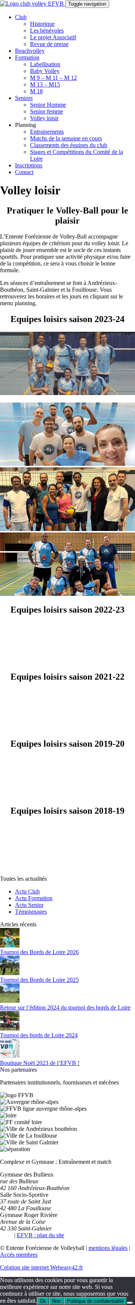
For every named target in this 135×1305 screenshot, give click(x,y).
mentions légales (108, 1248)
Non (56, 1301)
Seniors (24, 98)
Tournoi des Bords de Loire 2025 (39, 980)
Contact (24, 172)
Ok (43, 1301)
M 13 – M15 (45, 84)
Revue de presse (49, 44)
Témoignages (31, 911)
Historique (42, 24)
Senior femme (46, 111)
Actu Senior (29, 905)
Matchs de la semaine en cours (66, 138)
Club (21, 17)
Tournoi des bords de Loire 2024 (39, 1035)
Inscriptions (28, 165)
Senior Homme (48, 104)
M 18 (36, 91)
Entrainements (47, 131)
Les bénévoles (47, 30)
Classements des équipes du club (68, 145)
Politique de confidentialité (95, 1301)
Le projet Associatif (53, 37)
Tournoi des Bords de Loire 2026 (39, 952)
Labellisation (45, 64)
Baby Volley (45, 71)
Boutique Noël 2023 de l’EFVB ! (40, 1063)
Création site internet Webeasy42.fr (41, 1267)
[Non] (130, 1303)
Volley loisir (44, 118)
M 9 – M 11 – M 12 (53, 78)
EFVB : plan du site (40, 1235)
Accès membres (19, 1254)
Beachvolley (30, 51)
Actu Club (27, 891)
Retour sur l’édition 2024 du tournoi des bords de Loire (65, 1007)
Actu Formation (33, 898)
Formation (27, 57)
